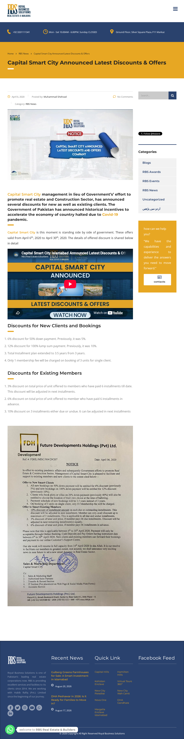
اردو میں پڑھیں (151, 208)
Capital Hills (102, 671)
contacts (159, 281)
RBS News (150, 190)
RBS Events (150, 181)
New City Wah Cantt (123, 692)
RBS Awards (151, 172)
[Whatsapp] (10, 729)
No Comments (125, 96)
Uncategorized (153, 199)
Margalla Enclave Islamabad (101, 712)
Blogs (146, 162)
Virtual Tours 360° (124, 683)
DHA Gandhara (123, 701)
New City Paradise (100, 692)
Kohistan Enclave (100, 683)
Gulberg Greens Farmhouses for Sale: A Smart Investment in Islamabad (70, 676)
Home (11, 53)
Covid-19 (110, 214)
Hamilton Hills (123, 673)
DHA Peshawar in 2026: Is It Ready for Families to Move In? (68, 700)
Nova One (100, 699)
